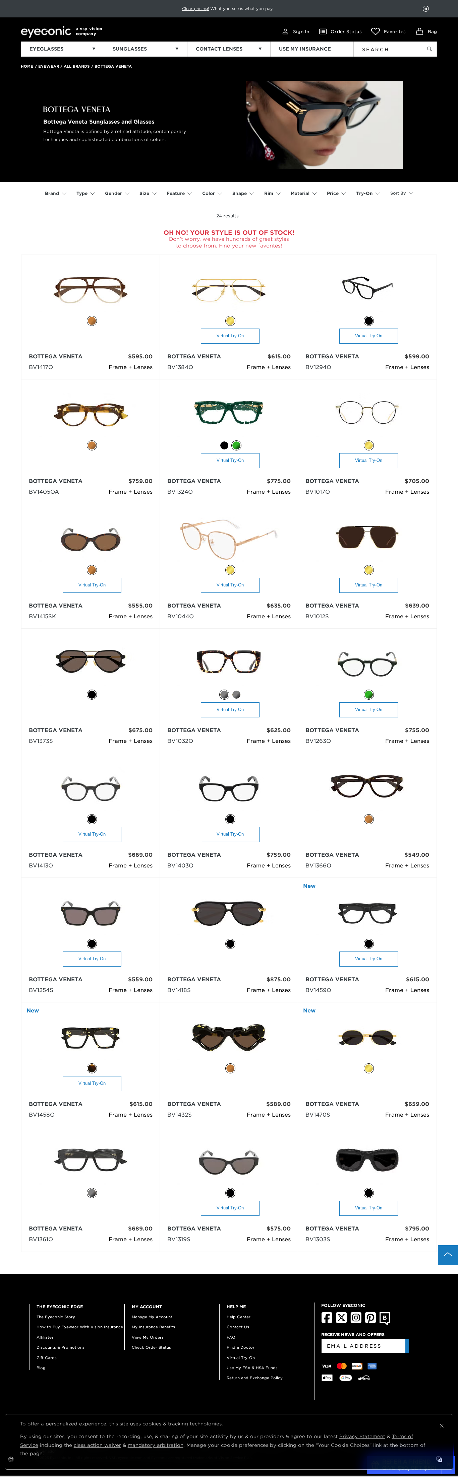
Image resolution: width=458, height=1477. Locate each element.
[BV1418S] (228, 913)
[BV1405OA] (90, 415)
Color (208, 193)
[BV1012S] (367, 540)
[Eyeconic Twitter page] (341, 1321)
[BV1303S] (367, 1163)
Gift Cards (47, 1357)
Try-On (364, 193)
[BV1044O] (228, 540)
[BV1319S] (228, 1163)
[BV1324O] (228, 415)
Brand (52, 193)
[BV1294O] (367, 290)
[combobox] (384, 48)
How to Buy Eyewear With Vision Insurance (80, 1327)
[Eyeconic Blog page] (385, 1324)
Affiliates (45, 1337)
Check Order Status (151, 1347)
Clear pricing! (195, 8)
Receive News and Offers (353, 1334)
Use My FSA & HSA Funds (252, 1367)
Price (333, 193)
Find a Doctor (240, 1347)
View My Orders (148, 1337)
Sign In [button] (301, 31)
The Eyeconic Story (56, 1317)
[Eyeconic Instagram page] (355, 1321)
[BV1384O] (228, 290)
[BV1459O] (367, 913)
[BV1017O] (367, 415)
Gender (113, 193)
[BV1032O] (228, 664)
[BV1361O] (90, 1163)
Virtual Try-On (230, 335)
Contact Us (238, 1327)
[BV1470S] (367, 1038)
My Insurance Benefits (153, 1327)
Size (144, 193)
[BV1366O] (367, 789)
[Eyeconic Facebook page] (327, 1321)
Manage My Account (152, 1317)
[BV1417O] (90, 290)
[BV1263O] (367, 664)
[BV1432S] (228, 1038)
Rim (268, 193)
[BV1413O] (90, 789)
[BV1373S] (90, 664)
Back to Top (448, 1255)
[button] (388, 31)
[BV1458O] (90, 1038)
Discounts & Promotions (60, 1347)
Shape (239, 193)
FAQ (231, 1337)
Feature (176, 193)
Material (300, 193)
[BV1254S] (90, 913)
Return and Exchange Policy (255, 1378)
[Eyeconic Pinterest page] (370, 1321)
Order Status (346, 31)
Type (82, 193)
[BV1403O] (228, 789)
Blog (41, 1367)
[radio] (92, 321)
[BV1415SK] (90, 540)
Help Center (238, 1317)
